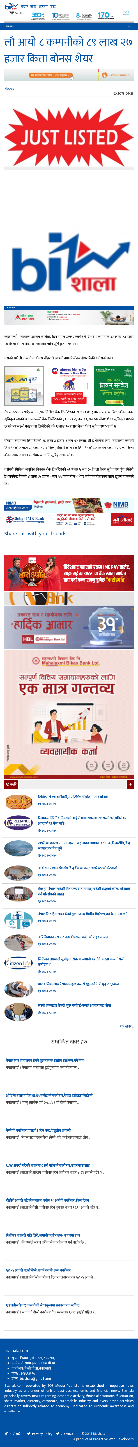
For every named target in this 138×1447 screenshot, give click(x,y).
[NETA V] (69, 16)
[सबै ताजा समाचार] (130, 784)
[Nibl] (69, 505)
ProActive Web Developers (113, 1439)
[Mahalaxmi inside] (69, 715)
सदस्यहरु (67, 1434)
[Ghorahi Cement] (24, 386)
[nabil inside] (69, 317)
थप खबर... (127, 1026)
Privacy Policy (42, 1434)
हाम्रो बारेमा (16, 1434)
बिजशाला (11, 307)
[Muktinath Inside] (69, 386)
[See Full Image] (69, 138)
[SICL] (69, 599)
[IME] (69, 573)
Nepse (9, 89)
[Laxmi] (69, 75)
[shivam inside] (114, 386)
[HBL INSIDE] (69, 628)
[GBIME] (69, 519)
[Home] (69, 6)
